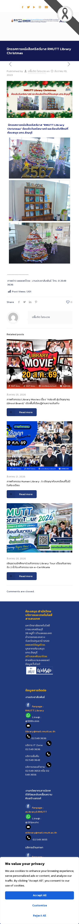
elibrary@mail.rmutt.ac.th (41, 833)
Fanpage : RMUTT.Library (34, 708)
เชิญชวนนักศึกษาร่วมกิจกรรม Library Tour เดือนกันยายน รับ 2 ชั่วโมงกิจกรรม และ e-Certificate (39, 565)
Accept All (39, 895)
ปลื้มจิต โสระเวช (37, 71)
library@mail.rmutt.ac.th (40, 731)
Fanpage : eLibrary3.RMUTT (36, 810)
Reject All (39, 915)
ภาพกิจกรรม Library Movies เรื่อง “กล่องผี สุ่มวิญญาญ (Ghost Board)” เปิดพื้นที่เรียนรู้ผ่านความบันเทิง (38, 401)
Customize (39, 905)
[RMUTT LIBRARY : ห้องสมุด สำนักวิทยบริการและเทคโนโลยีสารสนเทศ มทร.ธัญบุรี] (39, 20)
